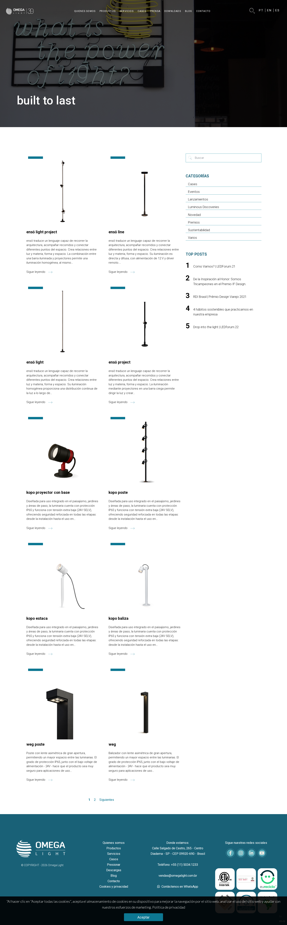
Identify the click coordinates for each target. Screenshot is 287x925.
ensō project (119, 362)
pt (261, 10)
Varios (192, 238)
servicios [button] (127, 11)
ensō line (116, 232)
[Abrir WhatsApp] (277, 915)
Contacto (114, 881)
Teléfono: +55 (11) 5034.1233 (178, 865)
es (277, 10)
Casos (113, 859)
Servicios (113, 854)
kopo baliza (118, 618)
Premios (194, 222)
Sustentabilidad (199, 230)
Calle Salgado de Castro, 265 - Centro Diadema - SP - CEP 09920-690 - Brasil (178, 851)
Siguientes (106, 800)
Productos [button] (108, 11)
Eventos (194, 192)
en (269, 10)
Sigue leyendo (36, 272)
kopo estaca (37, 618)
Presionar (113, 865)
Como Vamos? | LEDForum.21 (214, 266)
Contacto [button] (203, 11)
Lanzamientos (198, 199)
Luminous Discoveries (203, 207)
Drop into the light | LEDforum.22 (216, 327)
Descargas (113, 870)
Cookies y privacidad (113, 886)
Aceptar (143, 917)
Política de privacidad (168, 907)
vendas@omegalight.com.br (178, 875)
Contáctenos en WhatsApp (179, 886)
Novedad (194, 215)
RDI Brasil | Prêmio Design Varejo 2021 (220, 297)
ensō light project (41, 232)
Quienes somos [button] (85, 11)
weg (112, 744)
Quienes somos (114, 843)
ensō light (35, 362)
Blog (114, 875)
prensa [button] (155, 11)
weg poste (35, 744)
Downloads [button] (172, 11)
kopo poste (118, 492)
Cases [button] (142, 11)
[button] (252, 11)
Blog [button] (188, 11)
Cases (192, 184)
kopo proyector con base (48, 492)
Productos (113, 848)
